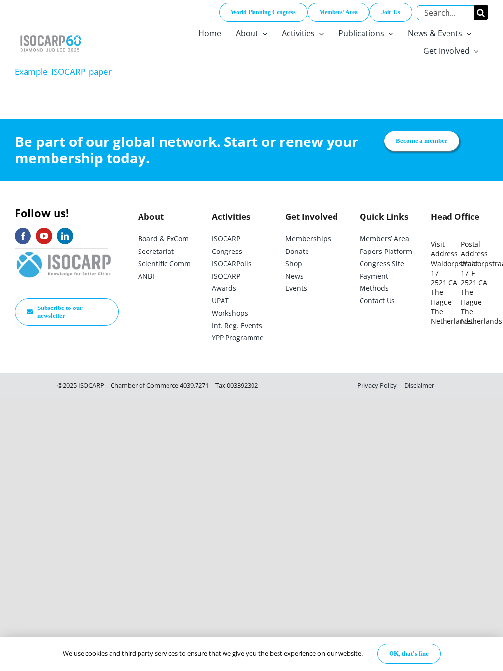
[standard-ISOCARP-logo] (64, 252)
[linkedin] (65, 236)
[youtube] (44, 236)
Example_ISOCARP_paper (63, 71)
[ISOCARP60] (50, 33)
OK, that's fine (409, 653)
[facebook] (23, 236)
